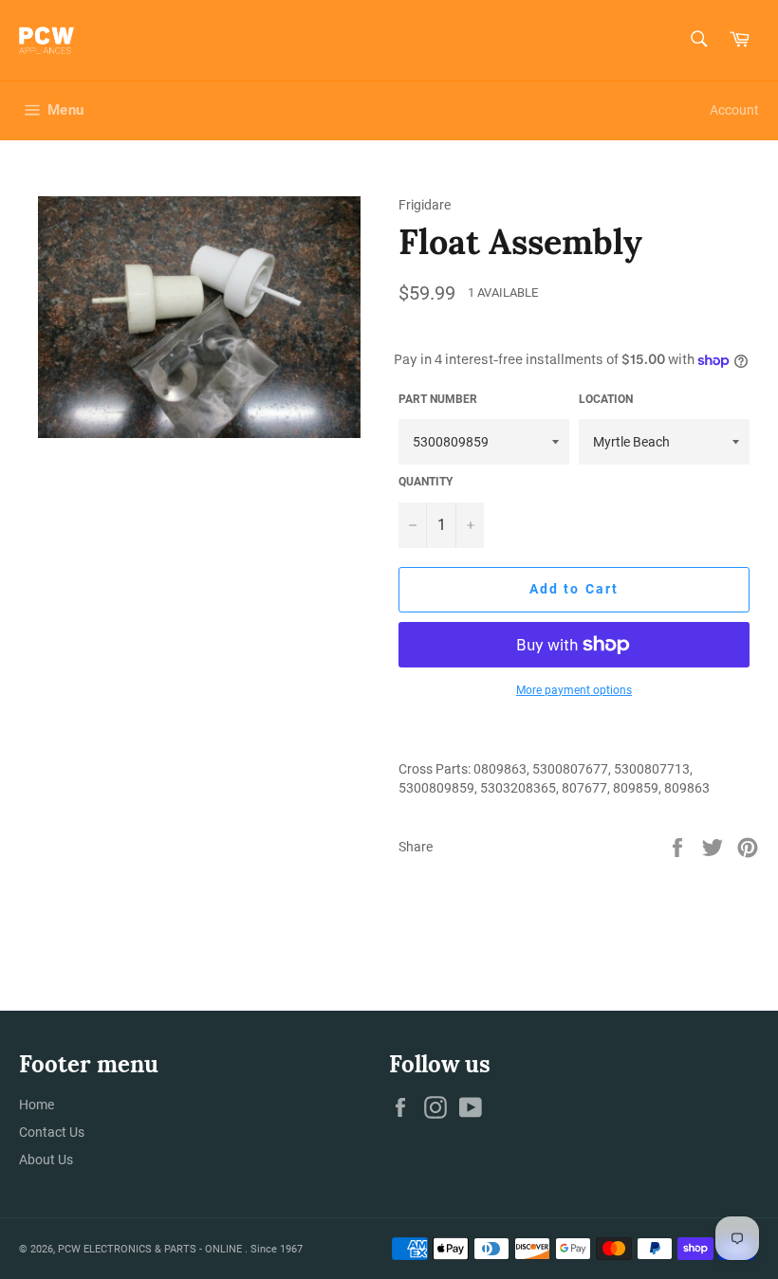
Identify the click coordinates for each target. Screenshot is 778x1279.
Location (606, 399)
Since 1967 (276, 1249)
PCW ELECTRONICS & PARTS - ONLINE (151, 1249)
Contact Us (51, 1132)
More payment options (574, 690)
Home (36, 1104)
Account (734, 110)
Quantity (425, 481)
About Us (46, 1159)
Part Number (437, 399)
